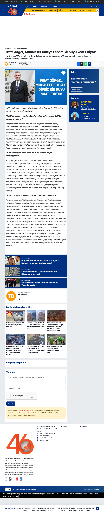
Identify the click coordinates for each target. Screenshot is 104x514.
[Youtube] (17, 479)
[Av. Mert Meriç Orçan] (75, 105)
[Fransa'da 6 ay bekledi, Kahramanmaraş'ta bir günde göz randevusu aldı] (36, 316)
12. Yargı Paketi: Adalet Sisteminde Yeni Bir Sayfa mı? (88, 108)
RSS (8, 489)
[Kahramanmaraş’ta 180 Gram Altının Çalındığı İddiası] (15, 316)
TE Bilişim (96, 489)
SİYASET (62, 10)
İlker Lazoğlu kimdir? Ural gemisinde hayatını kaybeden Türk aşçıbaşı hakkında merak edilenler (38, 510)
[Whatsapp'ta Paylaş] (85, 64)
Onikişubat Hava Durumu (48, 426)
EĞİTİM (90, 10)
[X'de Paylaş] (81, 64)
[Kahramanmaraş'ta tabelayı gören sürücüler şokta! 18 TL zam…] (56, 339)
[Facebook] (6, 479)
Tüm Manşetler (45, 435)
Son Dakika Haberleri (46, 438)
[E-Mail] (19, 299)
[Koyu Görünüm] (91, 6)
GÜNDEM (52, 10)
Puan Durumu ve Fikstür (47, 433)
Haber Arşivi (44, 440)
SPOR (82, 10)
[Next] (21, 479)
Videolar (44, 6)
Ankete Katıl (76, 89)
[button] (97, 10)
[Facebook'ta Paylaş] (78, 64)
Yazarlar (54, 6)
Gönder (11, 403)
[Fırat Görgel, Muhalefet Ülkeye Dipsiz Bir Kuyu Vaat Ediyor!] (36, 87)
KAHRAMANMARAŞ (39, 10)
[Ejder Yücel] (75, 116)
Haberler (8, 48)
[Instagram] (13, 479)
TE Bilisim (22, 295)
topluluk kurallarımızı (25, 410)
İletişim (84, 426)
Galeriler (34, 6)
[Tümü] (97, 72)
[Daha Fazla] (89, 64)
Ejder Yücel (85, 113)
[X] (10, 479)
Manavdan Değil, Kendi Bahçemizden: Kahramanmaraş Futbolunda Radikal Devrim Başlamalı (88, 117)
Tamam (15, 496)
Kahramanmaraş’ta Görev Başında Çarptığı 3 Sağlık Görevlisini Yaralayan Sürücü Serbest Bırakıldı (56, 326)
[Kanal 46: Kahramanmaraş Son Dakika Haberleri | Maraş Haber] (12, 10)
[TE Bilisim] (11, 296)
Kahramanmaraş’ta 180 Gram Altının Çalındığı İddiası (15, 324)
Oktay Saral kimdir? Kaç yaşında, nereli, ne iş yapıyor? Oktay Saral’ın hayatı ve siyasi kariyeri (77, 510)
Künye (65, 426)
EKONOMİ (72, 10)
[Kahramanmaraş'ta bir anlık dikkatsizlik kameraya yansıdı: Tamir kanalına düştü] (36, 339)
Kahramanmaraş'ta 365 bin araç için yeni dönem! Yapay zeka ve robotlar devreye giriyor (15, 350)
